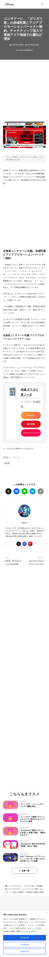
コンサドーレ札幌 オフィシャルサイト (20, 448)
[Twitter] (18, 544)
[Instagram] (24, 544)
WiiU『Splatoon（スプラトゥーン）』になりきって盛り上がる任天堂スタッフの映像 (33, 858)
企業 (8, 463)
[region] (24, 933)
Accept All (24, 938)
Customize (24, 944)
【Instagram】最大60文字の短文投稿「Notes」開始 (32, 845)
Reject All (24, 951)
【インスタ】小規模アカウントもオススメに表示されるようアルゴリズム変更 (32, 819)
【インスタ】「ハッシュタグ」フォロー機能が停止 (32, 805)
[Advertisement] (24, 88)
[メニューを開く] (42, 4)
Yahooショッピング (30, 433)
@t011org (28, 50)
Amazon (31, 415)
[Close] (46, 912)
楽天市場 (31, 424)
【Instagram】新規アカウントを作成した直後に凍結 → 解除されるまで (33, 832)
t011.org (9, 4)
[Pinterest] (30, 544)
